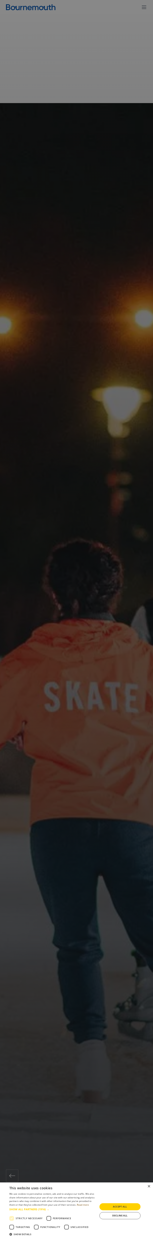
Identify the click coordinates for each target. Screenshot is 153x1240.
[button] (52, 1209)
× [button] (148, 1186)
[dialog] (76, 1211)
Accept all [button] (120, 1206)
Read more (83, 1204)
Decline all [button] (119, 1215)
